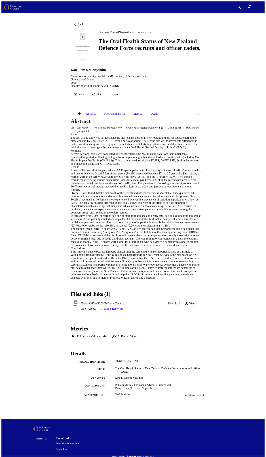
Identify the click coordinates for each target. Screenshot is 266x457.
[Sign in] (249, 7)
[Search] (239, 7)
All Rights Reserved (111, 308)
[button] (174, 303)
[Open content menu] (259, 7)
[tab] (91, 113)
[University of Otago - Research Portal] (12, 7)
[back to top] (79, 114)
